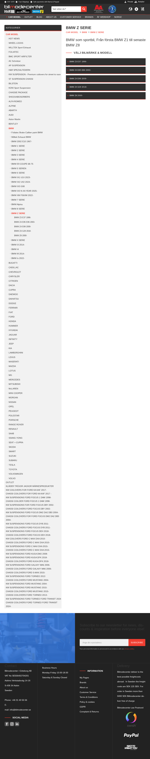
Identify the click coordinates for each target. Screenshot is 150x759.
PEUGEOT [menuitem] (14, 411)
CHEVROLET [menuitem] (15, 272)
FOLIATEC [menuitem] (14, 52)
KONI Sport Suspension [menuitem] (20, 88)
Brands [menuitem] (89, 17)
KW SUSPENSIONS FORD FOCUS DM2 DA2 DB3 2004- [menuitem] (32, 512)
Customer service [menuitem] (70, 17)
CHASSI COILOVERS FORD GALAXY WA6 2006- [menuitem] (29, 569)
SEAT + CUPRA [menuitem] (16, 442)
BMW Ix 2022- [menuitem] (18, 258)
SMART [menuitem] (12, 451)
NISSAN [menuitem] (12, 402)
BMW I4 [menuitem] (15, 249)
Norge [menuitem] (118, 17)
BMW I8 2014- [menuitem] (18, 254)
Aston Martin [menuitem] (14, 119)
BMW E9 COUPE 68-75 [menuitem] (22, 164)
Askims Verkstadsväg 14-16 (17, 680)
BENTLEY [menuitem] (13, 124)
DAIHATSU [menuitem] (14, 299)
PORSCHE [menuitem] (14, 420)
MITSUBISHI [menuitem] (14, 384)
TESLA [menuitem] (12, 465)
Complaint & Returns (89, 711)
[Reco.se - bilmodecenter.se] (112, 9)
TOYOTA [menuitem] (13, 469)
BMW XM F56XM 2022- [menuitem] (22, 195)
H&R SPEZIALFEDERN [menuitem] (19, 70)
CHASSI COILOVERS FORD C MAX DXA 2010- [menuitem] (28, 542)
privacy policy (129, 649)
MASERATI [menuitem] (14, 362)
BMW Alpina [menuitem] (17, 204)
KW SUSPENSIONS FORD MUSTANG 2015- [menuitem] (26, 587)
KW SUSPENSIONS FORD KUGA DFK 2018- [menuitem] (26, 557)
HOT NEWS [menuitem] (14, 39)
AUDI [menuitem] (11, 115)
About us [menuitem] (51, 17)
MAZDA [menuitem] (12, 366)
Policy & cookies (87, 702)
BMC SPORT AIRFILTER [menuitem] (20, 56)
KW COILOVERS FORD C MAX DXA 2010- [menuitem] (26, 539)
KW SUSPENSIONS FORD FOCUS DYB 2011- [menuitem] (27, 524)
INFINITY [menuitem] (13, 339)
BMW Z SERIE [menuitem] (18, 213)
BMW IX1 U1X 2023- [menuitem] (21, 177)
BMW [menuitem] (11, 128)
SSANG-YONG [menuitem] (15, 438)
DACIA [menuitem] (12, 285)
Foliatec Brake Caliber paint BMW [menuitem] (27, 132)
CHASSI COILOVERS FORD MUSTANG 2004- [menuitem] (27, 580)
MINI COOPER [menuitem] (15, 393)
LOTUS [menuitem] (12, 371)
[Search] (84, 9)
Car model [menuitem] (14, 17)
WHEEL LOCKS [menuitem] (16, 43)
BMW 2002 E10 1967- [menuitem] (21, 141)
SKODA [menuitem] (12, 447)
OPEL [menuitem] (11, 406)
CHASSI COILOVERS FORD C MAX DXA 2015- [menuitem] (28, 550)
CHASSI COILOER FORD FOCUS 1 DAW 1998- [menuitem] (28, 501)
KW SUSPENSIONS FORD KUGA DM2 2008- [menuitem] (27, 554)
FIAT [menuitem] (11, 312)
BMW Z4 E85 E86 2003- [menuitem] (24, 222)
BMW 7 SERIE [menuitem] (18, 200)
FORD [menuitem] (12, 317)
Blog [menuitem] (39, 17)
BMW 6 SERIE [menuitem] (18, 173)
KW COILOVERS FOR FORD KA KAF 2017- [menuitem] (26, 490)
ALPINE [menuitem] (12, 106)
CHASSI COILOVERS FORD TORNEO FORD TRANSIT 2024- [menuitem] (31, 604)
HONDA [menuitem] (12, 321)
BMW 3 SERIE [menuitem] (18, 155)
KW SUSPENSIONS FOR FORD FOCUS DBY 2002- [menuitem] (30, 505)
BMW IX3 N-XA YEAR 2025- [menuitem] (24, 191)
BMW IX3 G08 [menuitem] (18, 186)
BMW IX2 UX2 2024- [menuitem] (21, 182)
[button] (136, 9)
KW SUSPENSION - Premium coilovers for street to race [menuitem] (35, 74)
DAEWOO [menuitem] (13, 294)
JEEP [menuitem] (11, 344)
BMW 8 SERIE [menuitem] (18, 209)
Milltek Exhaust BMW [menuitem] (21, 137)
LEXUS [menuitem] (12, 357)
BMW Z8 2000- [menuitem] (20, 235)
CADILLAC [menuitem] (14, 267)
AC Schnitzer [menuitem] (15, 61)
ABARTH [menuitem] (13, 110)
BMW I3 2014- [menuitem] (18, 245)
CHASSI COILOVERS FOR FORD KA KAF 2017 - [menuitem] (28, 494)
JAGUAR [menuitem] (13, 335)
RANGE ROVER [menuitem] (16, 425)
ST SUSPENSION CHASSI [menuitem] (21, 79)
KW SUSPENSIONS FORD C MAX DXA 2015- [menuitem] (27, 546)
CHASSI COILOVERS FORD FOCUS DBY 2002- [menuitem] (28, 509)
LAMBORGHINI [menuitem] (16, 353)
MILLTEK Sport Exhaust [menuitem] (20, 48)
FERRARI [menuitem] (13, 308)
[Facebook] (7, 724)
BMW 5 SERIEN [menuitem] (18, 168)
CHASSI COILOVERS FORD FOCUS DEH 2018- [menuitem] (28, 535)
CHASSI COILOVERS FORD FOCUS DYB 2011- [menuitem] (28, 527)
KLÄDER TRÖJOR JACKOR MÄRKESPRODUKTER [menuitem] (30, 486)
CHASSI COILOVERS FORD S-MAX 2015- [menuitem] (25, 573)
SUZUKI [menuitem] (12, 456)
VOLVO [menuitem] (12, 478)
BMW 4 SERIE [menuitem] (18, 159)
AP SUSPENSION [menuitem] (17, 65)
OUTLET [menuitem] (28, 17)
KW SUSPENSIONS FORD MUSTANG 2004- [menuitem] (26, 584)
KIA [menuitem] (10, 348)
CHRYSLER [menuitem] (14, 276)
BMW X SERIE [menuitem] (18, 240)
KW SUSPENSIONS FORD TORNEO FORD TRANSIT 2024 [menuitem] (33, 599)
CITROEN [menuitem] (13, 281)
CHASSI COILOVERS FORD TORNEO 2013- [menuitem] (27, 595)
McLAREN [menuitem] (13, 389)
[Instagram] (12, 724)
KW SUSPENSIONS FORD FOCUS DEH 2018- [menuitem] (27, 531)
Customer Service (88, 692)
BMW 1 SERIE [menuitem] (18, 146)
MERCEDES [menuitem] (14, 380)
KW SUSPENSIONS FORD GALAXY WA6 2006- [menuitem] (28, 565)
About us (84, 687)
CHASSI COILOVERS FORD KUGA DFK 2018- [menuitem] (27, 561)
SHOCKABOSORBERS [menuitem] (19, 97)
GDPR (83, 707)
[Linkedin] (17, 724)
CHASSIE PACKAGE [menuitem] (18, 92)
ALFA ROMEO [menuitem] (15, 101)
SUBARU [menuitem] (13, 460)
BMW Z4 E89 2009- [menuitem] (22, 226)
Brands (83, 682)
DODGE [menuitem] (12, 303)
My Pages (84, 677)
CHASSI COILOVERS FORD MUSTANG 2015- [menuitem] (27, 591)
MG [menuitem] (10, 375)
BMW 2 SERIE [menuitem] (18, 150)
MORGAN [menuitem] (13, 398)
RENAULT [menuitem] (13, 429)
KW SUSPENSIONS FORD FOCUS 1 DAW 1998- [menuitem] (28, 497)
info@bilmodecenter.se (20, 710)
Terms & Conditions (89, 697)
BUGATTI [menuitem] (13, 263)
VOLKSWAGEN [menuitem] (16, 474)
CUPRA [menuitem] (12, 290)
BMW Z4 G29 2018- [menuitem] (22, 231)
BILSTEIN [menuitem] (13, 83)
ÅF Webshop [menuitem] (103, 17)
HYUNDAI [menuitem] (13, 330)
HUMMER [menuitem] (13, 326)
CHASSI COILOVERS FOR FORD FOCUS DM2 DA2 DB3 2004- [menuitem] (32, 518)
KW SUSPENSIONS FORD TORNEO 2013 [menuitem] (25, 576)
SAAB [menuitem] (11, 433)
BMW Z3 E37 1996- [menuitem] (22, 217)
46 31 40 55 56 (20, 700)
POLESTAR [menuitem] (14, 416)
